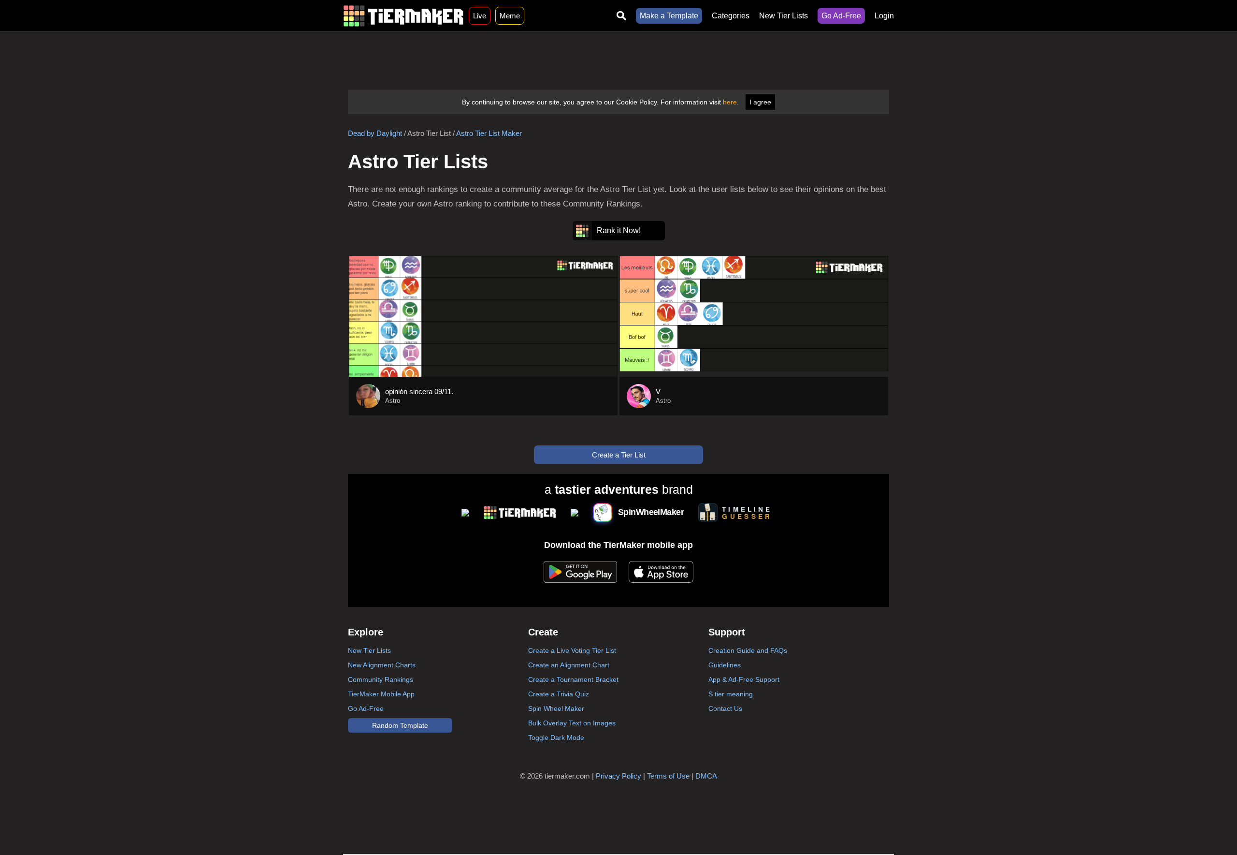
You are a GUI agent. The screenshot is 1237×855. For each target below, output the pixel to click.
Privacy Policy (618, 776)
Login (884, 16)
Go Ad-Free (841, 16)
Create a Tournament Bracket (573, 679)
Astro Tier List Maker (489, 133)
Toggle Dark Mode (556, 737)
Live (479, 16)
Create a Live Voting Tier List (572, 650)
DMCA (706, 776)
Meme (510, 16)
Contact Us (725, 708)
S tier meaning (730, 694)
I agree (760, 102)
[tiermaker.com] (403, 16)
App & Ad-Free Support (743, 679)
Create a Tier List (619, 455)
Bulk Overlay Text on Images (572, 723)
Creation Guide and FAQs (747, 650)
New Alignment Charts (382, 665)
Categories (730, 16)
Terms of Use (668, 776)
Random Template (400, 725)
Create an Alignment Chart (568, 665)
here (730, 102)
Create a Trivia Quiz (558, 694)
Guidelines (724, 665)
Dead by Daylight (375, 133)
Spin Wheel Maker (556, 708)
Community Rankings (380, 679)
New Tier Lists (783, 16)
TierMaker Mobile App (381, 694)
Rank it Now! (619, 230)
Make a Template (669, 16)
